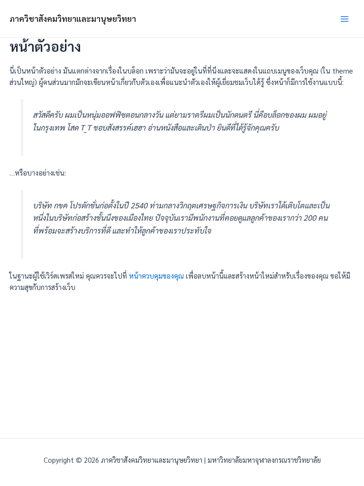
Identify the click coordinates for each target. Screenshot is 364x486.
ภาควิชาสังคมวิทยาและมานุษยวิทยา (72, 18)
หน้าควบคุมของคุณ (156, 275)
